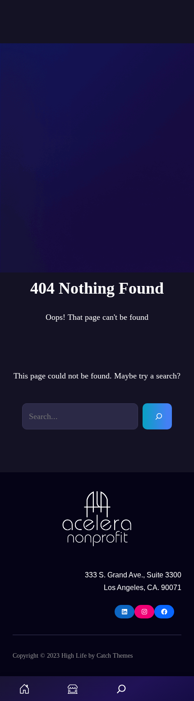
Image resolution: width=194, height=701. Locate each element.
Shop (73, 688)
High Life (74, 655)
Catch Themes (115, 655)
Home (24, 688)
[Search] (157, 416)
